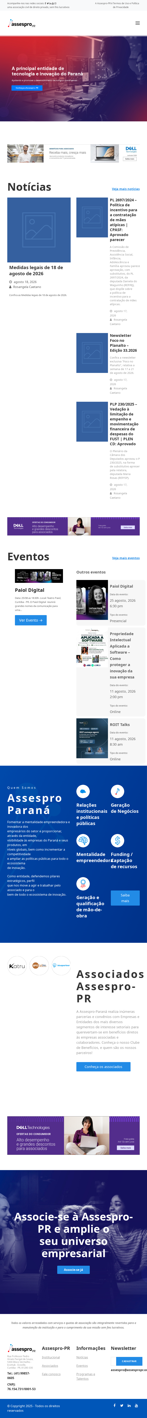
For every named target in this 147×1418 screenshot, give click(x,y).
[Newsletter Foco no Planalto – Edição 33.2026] (92, 353)
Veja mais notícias (126, 189)
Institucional (51, 1357)
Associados (50, 1366)
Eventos (82, 1366)
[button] (138, 23)
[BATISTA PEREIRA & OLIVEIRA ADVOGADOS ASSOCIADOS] (39, 965)
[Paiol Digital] (39, 575)
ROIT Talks (120, 724)
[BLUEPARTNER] (61, 965)
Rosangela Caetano (27, 287)
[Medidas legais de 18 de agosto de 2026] (39, 230)
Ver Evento (31, 620)
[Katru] (17, 965)
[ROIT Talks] (92, 738)
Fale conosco (51, 1374)
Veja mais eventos (126, 558)
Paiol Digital (29, 590)
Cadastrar (129, 1361)
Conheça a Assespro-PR (27, 88)
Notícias (82, 1357)
